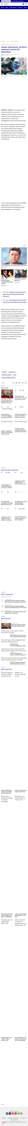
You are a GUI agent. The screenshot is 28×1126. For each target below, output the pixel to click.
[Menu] (2, 4)
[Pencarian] (26, 4)
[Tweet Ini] (16, 383)
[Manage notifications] (3, 1122)
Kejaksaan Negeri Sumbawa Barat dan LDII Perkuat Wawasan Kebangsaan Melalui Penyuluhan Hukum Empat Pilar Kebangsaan (21, 430)
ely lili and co (12, 372)
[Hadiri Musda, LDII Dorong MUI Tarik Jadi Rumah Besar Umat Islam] (21, 392)
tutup (3, 1104)
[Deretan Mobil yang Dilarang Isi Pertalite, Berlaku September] (7, 730)
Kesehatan (11, 44)
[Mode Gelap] (23, 4)
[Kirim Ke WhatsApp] (25, 383)
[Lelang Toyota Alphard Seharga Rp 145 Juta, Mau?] (21, 854)
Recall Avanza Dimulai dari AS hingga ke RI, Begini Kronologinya (7, 915)
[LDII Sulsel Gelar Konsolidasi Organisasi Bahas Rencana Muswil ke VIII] (7, 495)
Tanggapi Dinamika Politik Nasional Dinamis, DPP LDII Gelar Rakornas (21, 482)
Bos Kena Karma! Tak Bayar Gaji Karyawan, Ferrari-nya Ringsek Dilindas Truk (20, 1039)
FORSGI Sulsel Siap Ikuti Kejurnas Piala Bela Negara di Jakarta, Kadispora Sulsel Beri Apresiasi (21, 416)
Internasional (4, 44)
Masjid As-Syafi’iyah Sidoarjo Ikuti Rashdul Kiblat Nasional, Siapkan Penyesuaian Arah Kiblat (6, 432)
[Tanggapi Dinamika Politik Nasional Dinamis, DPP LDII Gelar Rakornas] (21, 476)
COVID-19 (4, 372)
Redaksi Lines (7, 54)
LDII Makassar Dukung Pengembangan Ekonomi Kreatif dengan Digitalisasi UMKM (20, 503)
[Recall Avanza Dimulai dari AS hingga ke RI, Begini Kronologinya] (7, 854)
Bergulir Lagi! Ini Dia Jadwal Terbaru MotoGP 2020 (6, 1039)
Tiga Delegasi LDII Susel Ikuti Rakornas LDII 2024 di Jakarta (6, 486)
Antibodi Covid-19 (14, 54)
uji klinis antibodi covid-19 (8, 377)
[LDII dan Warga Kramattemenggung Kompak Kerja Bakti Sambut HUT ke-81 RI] (7, 409)
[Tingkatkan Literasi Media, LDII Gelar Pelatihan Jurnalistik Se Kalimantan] (7, 512)
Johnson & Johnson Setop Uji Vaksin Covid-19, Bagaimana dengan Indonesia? (14, 294)
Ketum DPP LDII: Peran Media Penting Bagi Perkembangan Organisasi (20, 518)
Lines (15, 375)
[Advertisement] (14, 23)
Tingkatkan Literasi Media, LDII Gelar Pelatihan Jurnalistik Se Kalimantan (7, 518)
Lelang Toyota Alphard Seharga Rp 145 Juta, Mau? (21, 915)
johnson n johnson (6, 375)
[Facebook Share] (13, 383)
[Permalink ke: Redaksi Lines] (2, 55)
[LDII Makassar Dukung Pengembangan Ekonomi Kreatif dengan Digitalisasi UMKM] (21, 495)
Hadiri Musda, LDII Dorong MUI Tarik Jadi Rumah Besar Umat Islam (21, 398)
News (15, 44)
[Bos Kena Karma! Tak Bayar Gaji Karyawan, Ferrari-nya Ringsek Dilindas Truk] (21, 977)
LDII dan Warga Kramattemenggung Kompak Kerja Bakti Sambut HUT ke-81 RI (6, 416)
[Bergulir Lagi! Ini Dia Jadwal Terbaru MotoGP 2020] (7, 977)
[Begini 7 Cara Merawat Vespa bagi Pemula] (21, 730)
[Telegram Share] (22, 383)
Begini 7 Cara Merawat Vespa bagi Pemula (21, 791)
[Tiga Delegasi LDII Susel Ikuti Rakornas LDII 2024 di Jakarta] (7, 477)
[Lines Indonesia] (8, 4)
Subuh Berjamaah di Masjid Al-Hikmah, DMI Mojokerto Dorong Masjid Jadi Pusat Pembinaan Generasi (7, 401)
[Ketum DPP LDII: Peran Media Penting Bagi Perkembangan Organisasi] (21, 511)
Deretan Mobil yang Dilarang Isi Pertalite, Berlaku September (6, 792)
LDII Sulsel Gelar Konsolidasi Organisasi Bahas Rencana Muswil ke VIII (7, 503)
